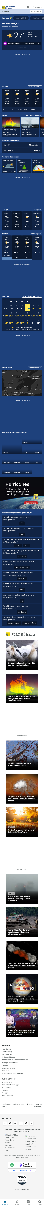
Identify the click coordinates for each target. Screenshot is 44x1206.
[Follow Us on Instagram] (10, 1123)
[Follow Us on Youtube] (15, 1123)
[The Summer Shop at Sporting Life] (37, 469)
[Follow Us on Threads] (26, 1123)
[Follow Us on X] (31, 1123)
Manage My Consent (10, 1063)
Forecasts (35, 11)
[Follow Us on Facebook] (4, 1123)
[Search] (28, 7)
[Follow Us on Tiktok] (20, 1123)
